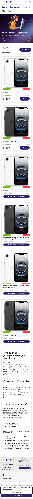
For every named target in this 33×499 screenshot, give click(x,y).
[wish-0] (25, 2)
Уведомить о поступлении (17, 196)
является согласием (7, 489)
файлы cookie (4, 485)
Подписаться (24, 468)
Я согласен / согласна (16, 495)
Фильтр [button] (26, 49)
